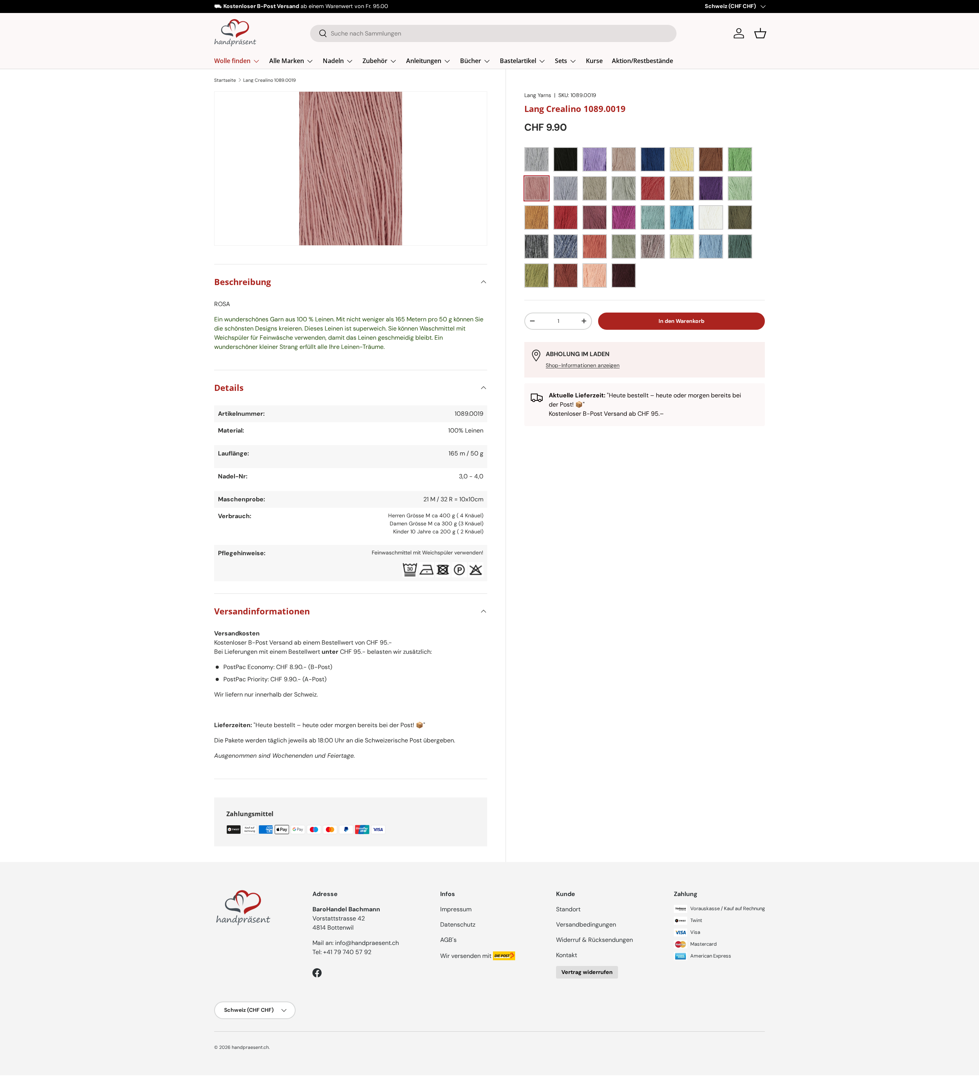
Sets (561, 61)
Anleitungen (423, 61)
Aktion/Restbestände (642, 61)
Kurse (594, 61)
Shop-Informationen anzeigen (583, 365)
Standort (568, 909)
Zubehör (375, 61)
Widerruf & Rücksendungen (594, 940)
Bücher (470, 61)
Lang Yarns (537, 95)
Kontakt (566, 955)
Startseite (225, 80)
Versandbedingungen (586, 924)
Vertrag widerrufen (587, 972)
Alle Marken (286, 61)
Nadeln (333, 61)
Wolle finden (232, 61)
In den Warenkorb (681, 321)
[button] (760, 33)
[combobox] (493, 33)
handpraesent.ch (250, 1047)
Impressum (456, 909)
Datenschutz (457, 924)
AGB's (448, 940)
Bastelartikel (518, 61)
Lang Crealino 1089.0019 (269, 80)
